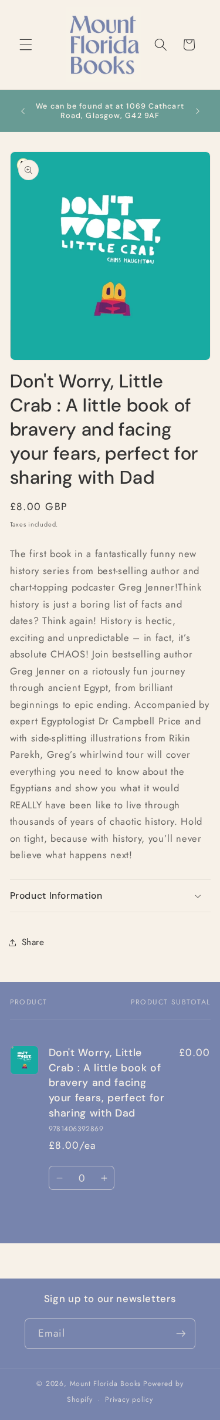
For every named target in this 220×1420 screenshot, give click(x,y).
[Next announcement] (198, 111)
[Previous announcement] (23, 111)
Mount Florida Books (105, 1383)
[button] (26, 45)
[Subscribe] (181, 1333)
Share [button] (33, 942)
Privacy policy (129, 1399)
